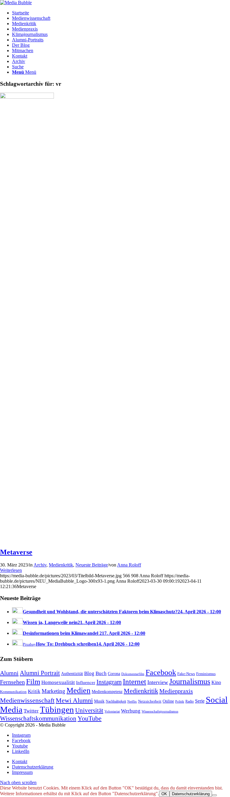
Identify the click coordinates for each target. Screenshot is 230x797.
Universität (89, 710)
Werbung (130, 711)
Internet (134, 681)
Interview (157, 682)
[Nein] (214, 795)
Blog (89, 673)
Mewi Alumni (74, 700)
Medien (78, 690)
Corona (114, 673)
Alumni (9, 673)
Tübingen (57, 709)
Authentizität (72, 673)
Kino (216, 682)
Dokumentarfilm (132, 674)
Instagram (109, 682)
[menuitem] (121, 13)
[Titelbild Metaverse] (27, 97)
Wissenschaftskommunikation (38, 718)
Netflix (132, 701)
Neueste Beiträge (91, 564)
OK (164, 794)
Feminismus (206, 673)
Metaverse (16, 552)
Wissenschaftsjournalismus (160, 711)
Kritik (34, 691)
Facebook (161, 672)
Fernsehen (12, 682)
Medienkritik (61, 564)
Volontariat (112, 711)
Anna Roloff (129, 564)
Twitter (31, 711)
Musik (99, 701)
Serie (200, 701)
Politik (179, 701)
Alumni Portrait (40, 673)
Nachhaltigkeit (116, 701)
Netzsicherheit (149, 701)
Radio (189, 701)
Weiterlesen (11, 570)
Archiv (40, 564)
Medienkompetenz (107, 691)
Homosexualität (58, 682)
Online (168, 701)
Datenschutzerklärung (191, 794)
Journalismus (189, 681)
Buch (101, 673)
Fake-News (186, 674)
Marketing (53, 691)
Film (33, 681)
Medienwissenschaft (27, 700)
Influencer (85, 682)
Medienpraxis (176, 691)
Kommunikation (13, 692)
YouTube (90, 718)
